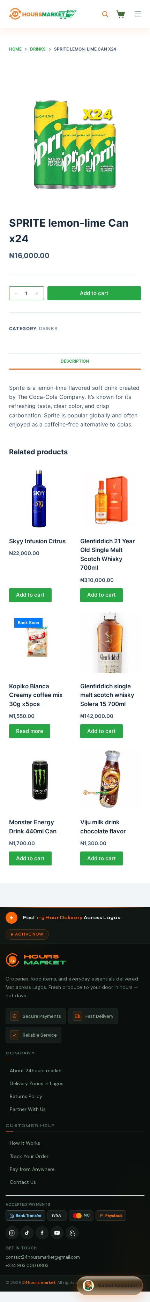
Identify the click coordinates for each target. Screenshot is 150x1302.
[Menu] (138, 14)
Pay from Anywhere (32, 1169)
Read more (29, 731)
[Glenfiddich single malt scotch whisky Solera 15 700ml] (110, 643)
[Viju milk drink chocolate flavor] (110, 779)
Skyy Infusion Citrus (37, 541)
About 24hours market (36, 1070)
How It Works (25, 1143)
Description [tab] (75, 361)
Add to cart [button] (30, 594)
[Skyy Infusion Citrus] (39, 498)
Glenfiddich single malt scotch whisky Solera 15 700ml (107, 695)
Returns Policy (26, 1096)
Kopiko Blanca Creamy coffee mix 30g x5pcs (36, 695)
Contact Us (23, 1182)
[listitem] (12, 1232)
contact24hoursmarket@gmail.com (43, 1257)
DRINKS (48, 328)
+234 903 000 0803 (27, 1266)
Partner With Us (28, 1109)
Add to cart (94, 293)
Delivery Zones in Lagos (36, 1083)
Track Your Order (29, 1156)
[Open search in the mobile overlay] (105, 14)
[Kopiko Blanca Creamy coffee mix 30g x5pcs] (39, 643)
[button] (110, 1285)
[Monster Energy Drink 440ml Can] (39, 779)
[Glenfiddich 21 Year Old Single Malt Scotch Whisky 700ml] (110, 498)
